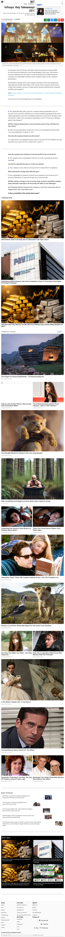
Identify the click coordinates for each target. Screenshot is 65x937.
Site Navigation (36, 912)
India (2, 905)
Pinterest (44, 928)
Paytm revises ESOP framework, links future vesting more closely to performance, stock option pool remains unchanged (47, 861)
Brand (34, 907)
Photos (3, 925)
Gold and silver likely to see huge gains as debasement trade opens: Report (25, 239)
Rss (37, 928)
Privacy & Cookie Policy (24, 915)
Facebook (44, 920)
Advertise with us (22, 905)
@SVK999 (17, 19)
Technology (4, 915)
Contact (34, 915)
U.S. (18, 929)
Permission (20, 907)
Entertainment (5, 920)
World (3, 910)
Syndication (20, 910)
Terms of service (22, 912)
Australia (19, 919)
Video (3, 927)
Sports (3, 917)
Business (3, 912)
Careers (34, 910)
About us (34, 905)
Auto (2, 922)
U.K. (18, 926)
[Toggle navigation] (2, 2)
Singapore (20, 924)
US (2, 907)
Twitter (45, 924)
